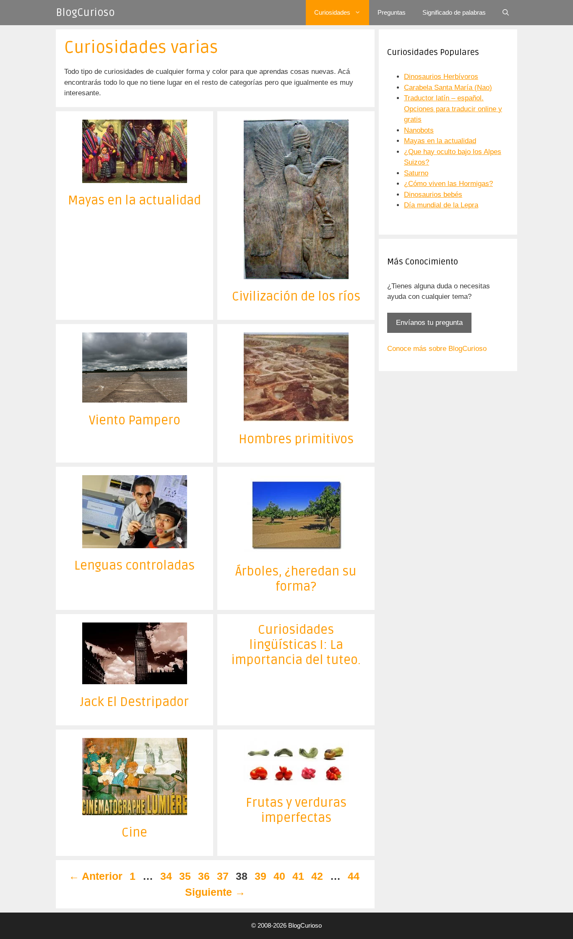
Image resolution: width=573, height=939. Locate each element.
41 (299, 876)
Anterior (95, 876)
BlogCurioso (85, 12)
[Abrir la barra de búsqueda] (505, 12)
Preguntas (392, 12)
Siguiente (215, 892)
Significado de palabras (454, 12)
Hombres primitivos (296, 439)
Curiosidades (332, 12)
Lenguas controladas (134, 565)
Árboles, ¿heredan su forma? (296, 579)
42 (318, 876)
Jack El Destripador (134, 702)
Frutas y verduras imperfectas (296, 810)
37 (223, 876)
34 (167, 876)
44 (354, 876)
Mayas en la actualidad (134, 200)
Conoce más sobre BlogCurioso (437, 349)
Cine (134, 832)
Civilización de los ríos (296, 296)
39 (261, 876)
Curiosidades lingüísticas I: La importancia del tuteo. (296, 645)
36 (205, 876)
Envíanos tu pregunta (429, 323)
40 (280, 876)
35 (186, 876)
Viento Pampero (134, 420)
